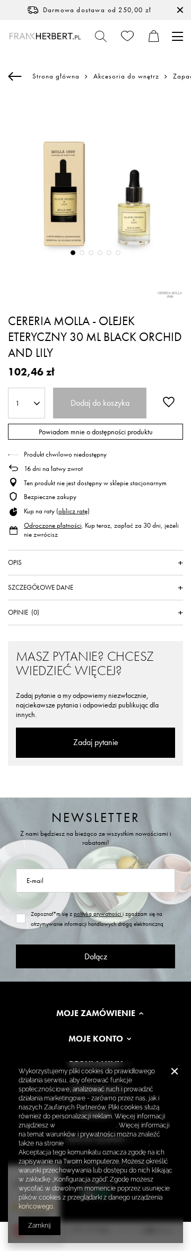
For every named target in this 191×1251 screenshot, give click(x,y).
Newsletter (95, 817)
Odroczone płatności (53, 525)
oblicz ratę (73, 510)
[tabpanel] (95, 183)
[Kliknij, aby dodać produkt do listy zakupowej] (168, 402)
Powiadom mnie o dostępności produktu (96, 431)
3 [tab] (91, 252)
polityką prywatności (98, 913)
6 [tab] (118, 252)
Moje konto (95, 1039)
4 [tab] (100, 252)
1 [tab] (73, 252)
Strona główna (56, 76)
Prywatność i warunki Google (107, 1143)
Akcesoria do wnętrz (126, 76)
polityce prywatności (86, 1125)
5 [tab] (109, 252)
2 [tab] (82, 252)
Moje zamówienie (95, 1013)
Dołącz (95, 956)
